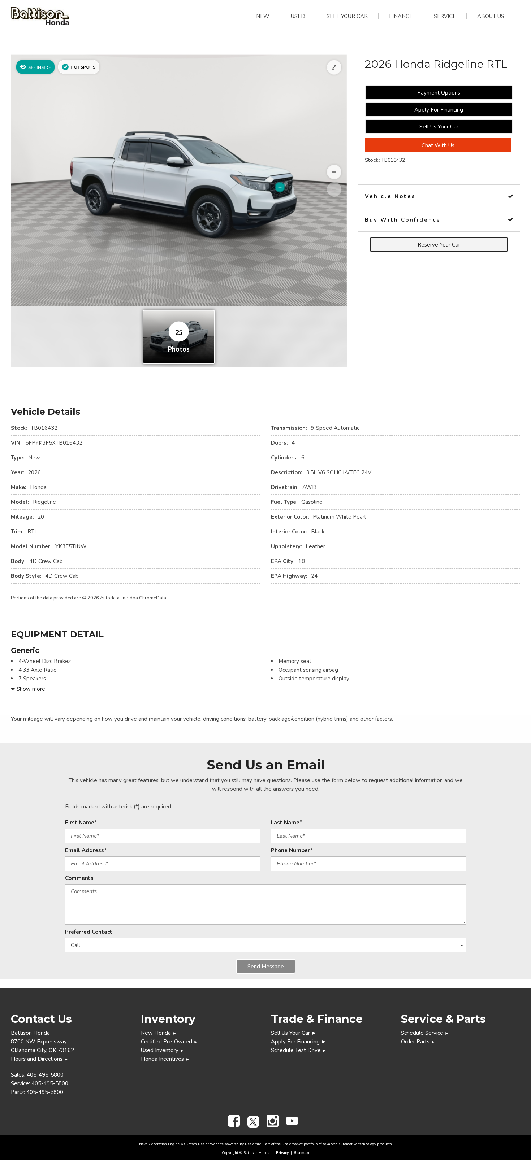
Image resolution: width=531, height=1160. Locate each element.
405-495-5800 (45, 1074)
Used (298, 16)
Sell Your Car (347, 16)
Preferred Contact (88, 932)
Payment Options (438, 92)
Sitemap (301, 1152)
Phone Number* (292, 850)
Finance (401, 16)
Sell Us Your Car (438, 126)
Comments (79, 878)
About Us (490, 16)
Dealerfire (253, 1144)
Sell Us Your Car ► (294, 1033)
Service (445, 16)
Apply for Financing (438, 109)
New (262, 16)
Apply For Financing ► (299, 1041)
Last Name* (286, 822)
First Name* (81, 822)
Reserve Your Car (439, 244)
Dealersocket (292, 1144)
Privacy (282, 1152)
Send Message (265, 966)
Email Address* (86, 850)
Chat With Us (438, 145)
